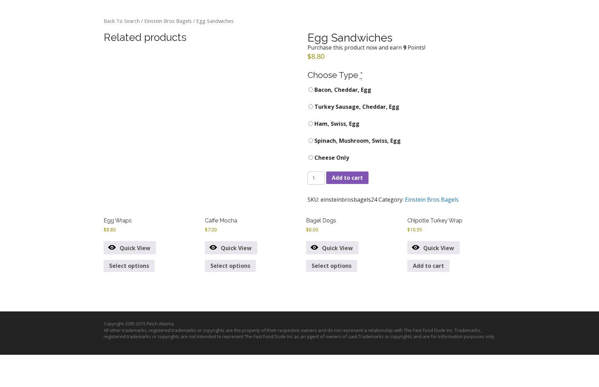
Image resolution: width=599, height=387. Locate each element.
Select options (129, 266)
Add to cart (347, 178)
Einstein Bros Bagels (168, 20)
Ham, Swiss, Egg (336, 123)
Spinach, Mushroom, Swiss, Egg (357, 140)
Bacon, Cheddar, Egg (342, 90)
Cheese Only (331, 157)
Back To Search (122, 20)
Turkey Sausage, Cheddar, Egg (356, 107)
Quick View (135, 248)
